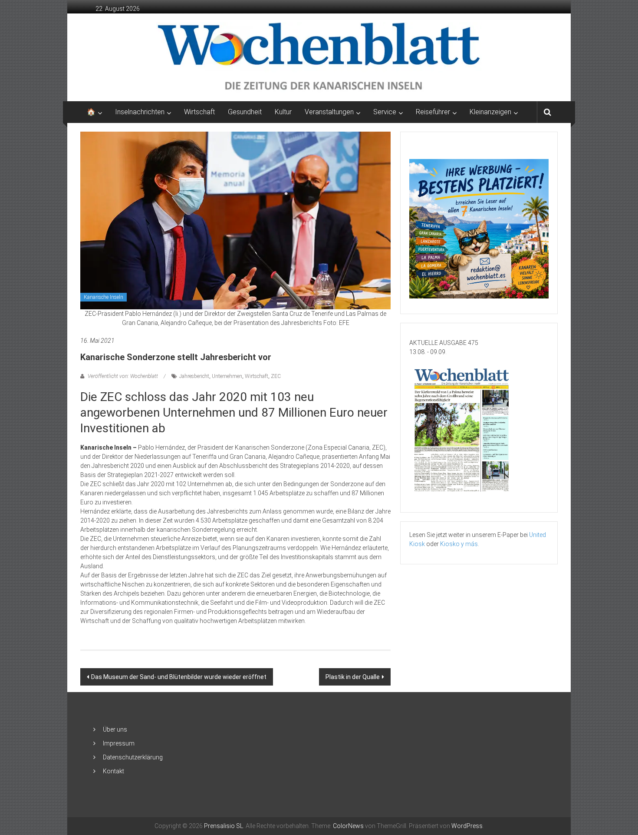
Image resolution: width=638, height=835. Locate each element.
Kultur (283, 112)
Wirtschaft (199, 112)
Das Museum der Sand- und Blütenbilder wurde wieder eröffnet (178, 676)
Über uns (115, 729)
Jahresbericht (194, 376)
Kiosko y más (459, 543)
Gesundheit (245, 112)
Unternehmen (227, 376)
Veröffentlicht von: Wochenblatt (122, 376)
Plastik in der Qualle (353, 676)
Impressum (119, 743)
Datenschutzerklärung (133, 757)
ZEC (276, 376)
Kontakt (113, 771)
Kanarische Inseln (103, 297)
